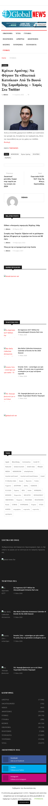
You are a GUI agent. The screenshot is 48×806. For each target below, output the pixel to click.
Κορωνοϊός (17, 495)
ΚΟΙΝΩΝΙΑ (37, 490)
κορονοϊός (36, 509)
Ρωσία (7, 505)
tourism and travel (11, 476)
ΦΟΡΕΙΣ (7, 509)
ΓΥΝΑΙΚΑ (27, 33)
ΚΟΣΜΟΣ (6, 45)
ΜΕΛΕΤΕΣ (27, 495)
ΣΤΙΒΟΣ (14, 505)
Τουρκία (33, 505)
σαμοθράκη (8, 158)
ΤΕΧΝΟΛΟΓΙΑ (31, 45)
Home (4, 58)
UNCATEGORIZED (8, 703)
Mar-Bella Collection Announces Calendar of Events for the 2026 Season (30, 350)
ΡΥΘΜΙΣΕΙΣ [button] (38, 799)
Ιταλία (29, 490)
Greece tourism (19, 467)
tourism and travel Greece (29, 476)
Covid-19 (36, 462)
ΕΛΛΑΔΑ (8, 490)
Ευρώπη (16, 490)
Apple (7, 462)
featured (8, 467)
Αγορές (21, 481)
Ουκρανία (19, 500)
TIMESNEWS (13, 148)
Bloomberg (15, 462)
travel (42, 476)
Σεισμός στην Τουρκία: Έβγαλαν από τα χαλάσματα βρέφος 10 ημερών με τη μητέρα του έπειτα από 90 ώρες (23, 236)
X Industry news (10, 481)
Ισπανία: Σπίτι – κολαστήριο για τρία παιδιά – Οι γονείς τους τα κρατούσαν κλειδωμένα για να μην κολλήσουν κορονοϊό (30, 638)
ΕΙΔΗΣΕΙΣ (34, 486)
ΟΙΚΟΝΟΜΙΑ (7, 33)
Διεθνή (26, 486)
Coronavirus (26, 462)
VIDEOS (4, 707)
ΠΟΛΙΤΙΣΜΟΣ (8, 39)
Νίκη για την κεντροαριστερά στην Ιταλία (20, 247)
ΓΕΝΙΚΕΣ (6, 50)
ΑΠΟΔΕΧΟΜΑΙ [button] (24, 802)
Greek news (31, 467)
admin (6, 95)
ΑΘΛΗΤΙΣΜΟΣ (33, 39)
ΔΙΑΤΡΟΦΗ (17, 486)
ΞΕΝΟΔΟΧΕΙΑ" (38, 495)
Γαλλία (36, 481)
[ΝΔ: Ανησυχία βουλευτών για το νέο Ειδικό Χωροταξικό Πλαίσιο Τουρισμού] (10, 400)
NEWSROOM (15, 154)
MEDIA (7, 471)
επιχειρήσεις (17, 509)
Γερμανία (8, 486)
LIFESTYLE (20, 39)
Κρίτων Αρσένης (25, 154)
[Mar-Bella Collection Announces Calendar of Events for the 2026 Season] (10, 355)
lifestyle (40, 467)
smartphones (28, 471)
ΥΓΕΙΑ (18, 33)
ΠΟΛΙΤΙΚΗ (36, 154)
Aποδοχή (7, 142)
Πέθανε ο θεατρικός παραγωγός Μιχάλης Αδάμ (22, 225)
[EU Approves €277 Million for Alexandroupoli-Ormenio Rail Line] (10, 337)
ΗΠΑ (23, 490)
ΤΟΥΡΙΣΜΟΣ (18, 45)
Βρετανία (28, 481)
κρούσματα (8, 514)
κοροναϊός (27, 509)
